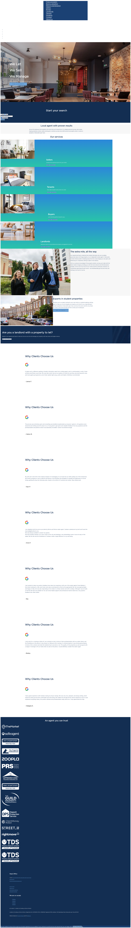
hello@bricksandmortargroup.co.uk (16, 881)
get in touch (60, 310)
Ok (74, 926)
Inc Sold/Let (5, 117)
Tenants (49, 13)
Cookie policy (12, 888)
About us (49, 19)
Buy (3, 114)
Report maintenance (53, 6)
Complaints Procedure (13, 891)
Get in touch (7, 339)
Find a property (51, 2)
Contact (49, 17)
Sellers (48, 7)
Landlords (49, 11)
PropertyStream (20, 915)
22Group (29, 915)
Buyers (48, 9)
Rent (7, 114)
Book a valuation (52, 4)
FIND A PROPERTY (18, 84)
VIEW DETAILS (51, 165)
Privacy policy (12, 886)
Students (49, 15)
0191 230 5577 (12, 879)
